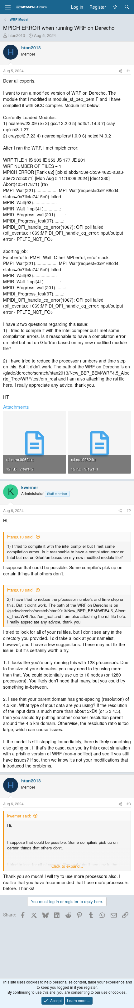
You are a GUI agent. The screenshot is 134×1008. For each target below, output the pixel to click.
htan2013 (16, 35)
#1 (129, 70)
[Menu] (7, 7)
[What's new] (115, 7)
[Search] (127, 7)
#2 (129, 510)
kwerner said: (19, 816)
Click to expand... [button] (67, 866)
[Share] (120, 70)
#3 (129, 803)
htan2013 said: (20, 537)
